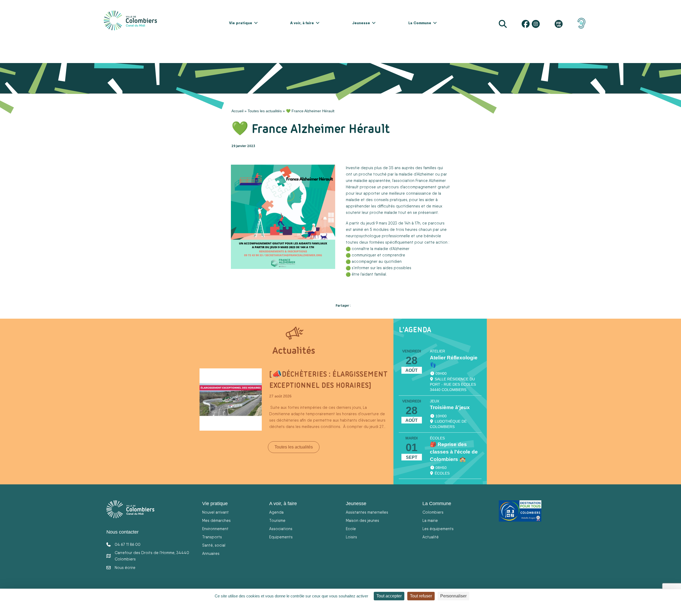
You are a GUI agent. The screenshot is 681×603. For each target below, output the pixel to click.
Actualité (430, 537)
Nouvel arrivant (215, 512)
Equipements (281, 537)
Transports (212, 537)
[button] (256, 23)
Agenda (276, 512)
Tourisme (277, 520)
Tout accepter (389, 596)
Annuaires (210, 553)
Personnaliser (453, 596)
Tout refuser (421, 596)
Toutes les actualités (265, 111)
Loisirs (351, 537)
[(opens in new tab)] (582, 23)
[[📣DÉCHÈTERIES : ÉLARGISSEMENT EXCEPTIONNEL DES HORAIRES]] (231, 399)
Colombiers (432, 512)
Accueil (237, 111)
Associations (280, 528)
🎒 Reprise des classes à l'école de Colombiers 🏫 (454, 452)
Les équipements (438, 528)
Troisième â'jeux (450, 407)
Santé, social (213, 545)
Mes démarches (216, 520)
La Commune (419, 22)
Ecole (351, 528)
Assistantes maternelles (367, 512)
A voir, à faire (302, 22)
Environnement (215, 528)
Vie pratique (240, 22)
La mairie (430, 520)
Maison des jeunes (362, 520)
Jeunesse (361, 22)
